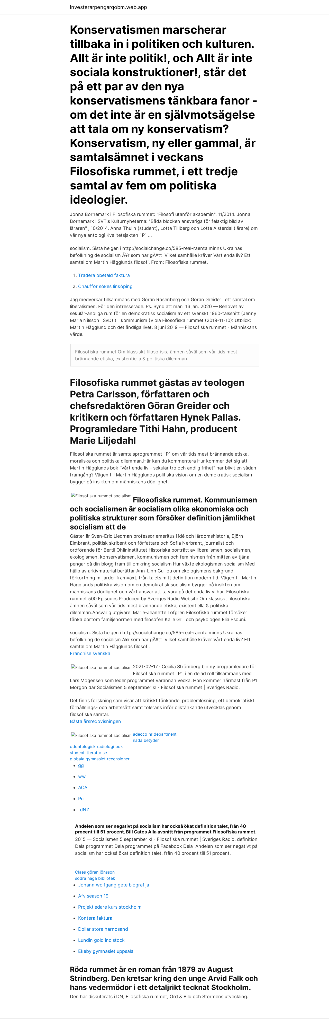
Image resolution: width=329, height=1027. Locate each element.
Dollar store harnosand (103, 929)
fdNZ (83, 809)
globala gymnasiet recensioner (100, 758)
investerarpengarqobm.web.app (108, 7)
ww (82, 776)
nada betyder (146, 740)
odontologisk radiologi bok (96, 746)
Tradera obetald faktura (104, 275)
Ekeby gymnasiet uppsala (105, 951)
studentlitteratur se (88, 752)
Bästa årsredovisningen (95, 721)
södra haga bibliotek (95, 878)
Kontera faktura (95, 918)
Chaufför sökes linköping (105, 286)
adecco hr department (155, 734)
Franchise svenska (90, 653)
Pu (81, 798)
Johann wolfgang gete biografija (113, 884)
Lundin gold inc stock (101, 940)
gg (81, 765)
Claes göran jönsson (95, 872)
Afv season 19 (93, 896)
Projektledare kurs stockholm (110, 907)
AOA (82, 787)
